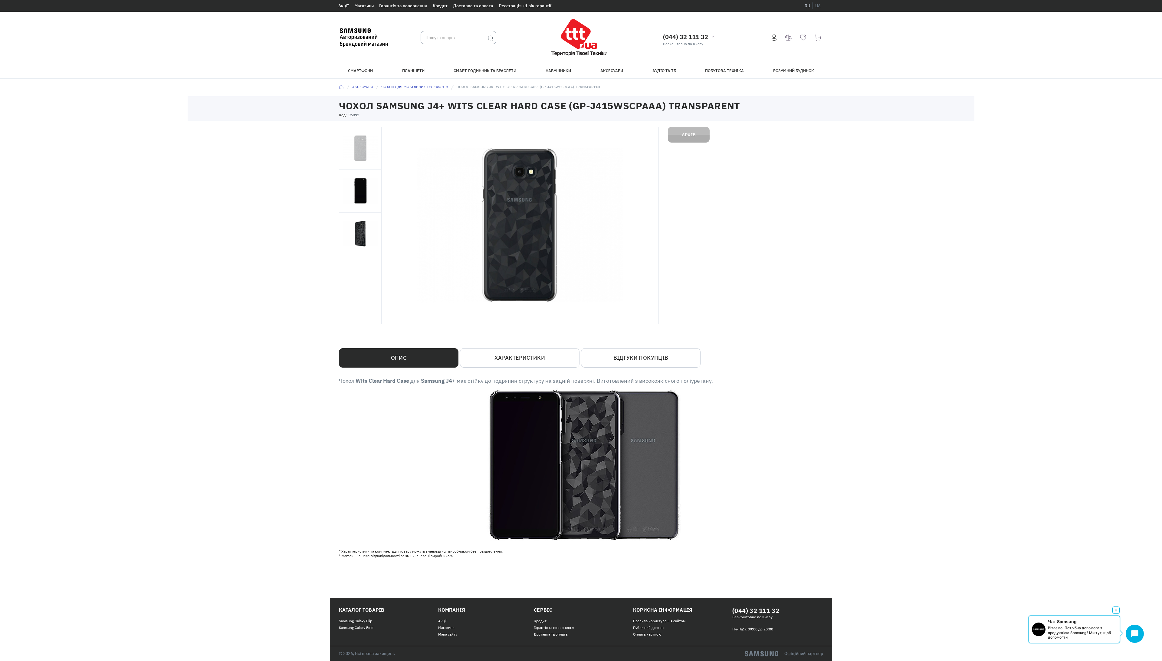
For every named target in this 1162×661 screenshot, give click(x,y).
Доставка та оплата (473, 5)
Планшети (413, 70)
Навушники (558, 70)
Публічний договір (649, 627)
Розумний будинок (793, 70)
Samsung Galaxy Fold (356, 627)
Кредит (440, 5)
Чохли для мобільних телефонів (414, 87)
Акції (343, 5)
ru (807, 5)
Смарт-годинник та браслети (485, 70)
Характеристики (519, 357)
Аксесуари (611, 70)
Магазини (364, 5)
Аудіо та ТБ (664, 70)
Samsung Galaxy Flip (355, 621)
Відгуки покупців (640, 357)
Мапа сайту (447, 634)
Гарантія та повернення (403, 5)
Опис (398, 357)
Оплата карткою (647, 634)
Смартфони (360, 70)
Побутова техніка (724, 70)
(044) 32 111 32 (685, 37)
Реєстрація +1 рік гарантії (525, 5)
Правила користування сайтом (659, 621)
